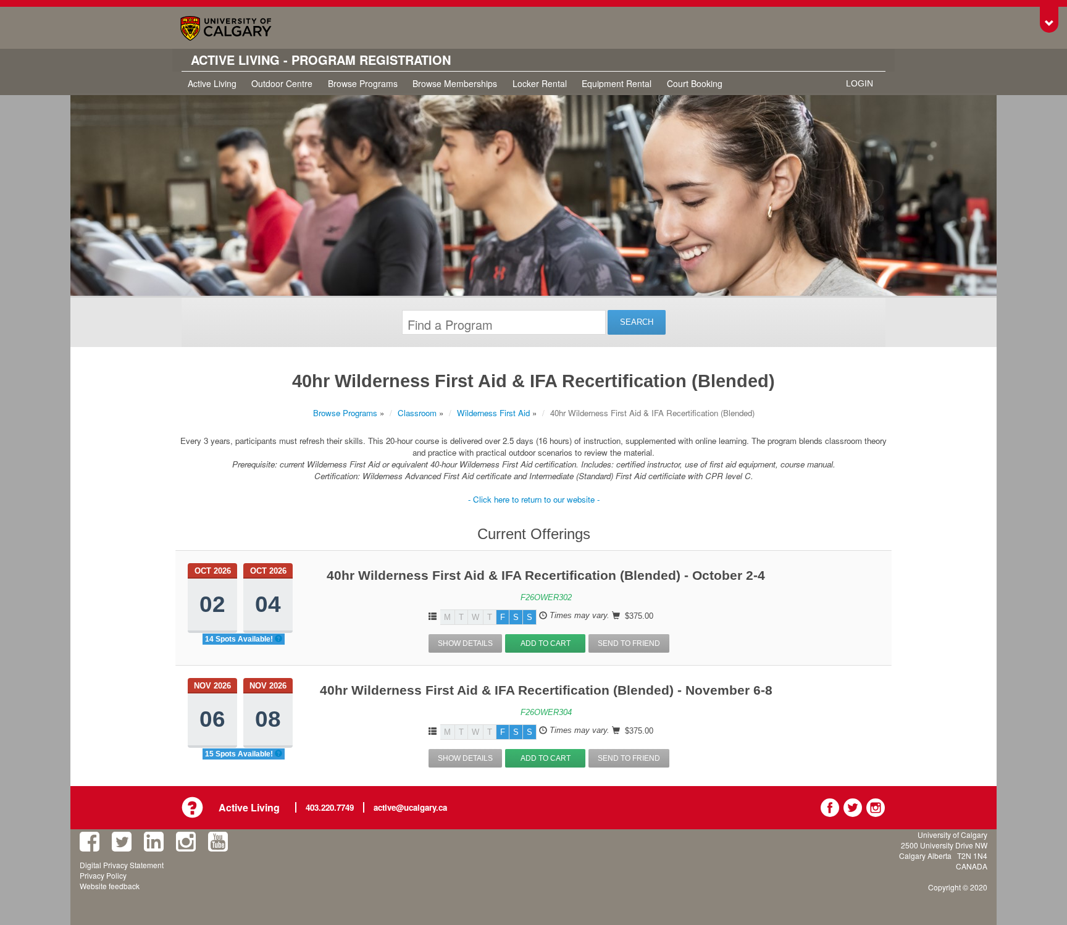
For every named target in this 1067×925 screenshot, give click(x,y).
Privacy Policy (103, 875)
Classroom (417, 413)
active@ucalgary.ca (410, 807)
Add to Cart (546, 643)
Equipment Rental (616, 83)
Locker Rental (540, 83)
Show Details (465, 643)
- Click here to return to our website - (534, 499)
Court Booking (694, 83)
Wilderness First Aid (493, 413)
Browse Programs (363, 83)
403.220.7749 (330, 807)
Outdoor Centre (281, 83)
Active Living (212, 83)
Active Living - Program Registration (321, 60)
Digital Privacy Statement (122, 865)
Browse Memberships (454, 83)
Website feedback (110, 886)
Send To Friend (629, 643)
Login (859, 83)
